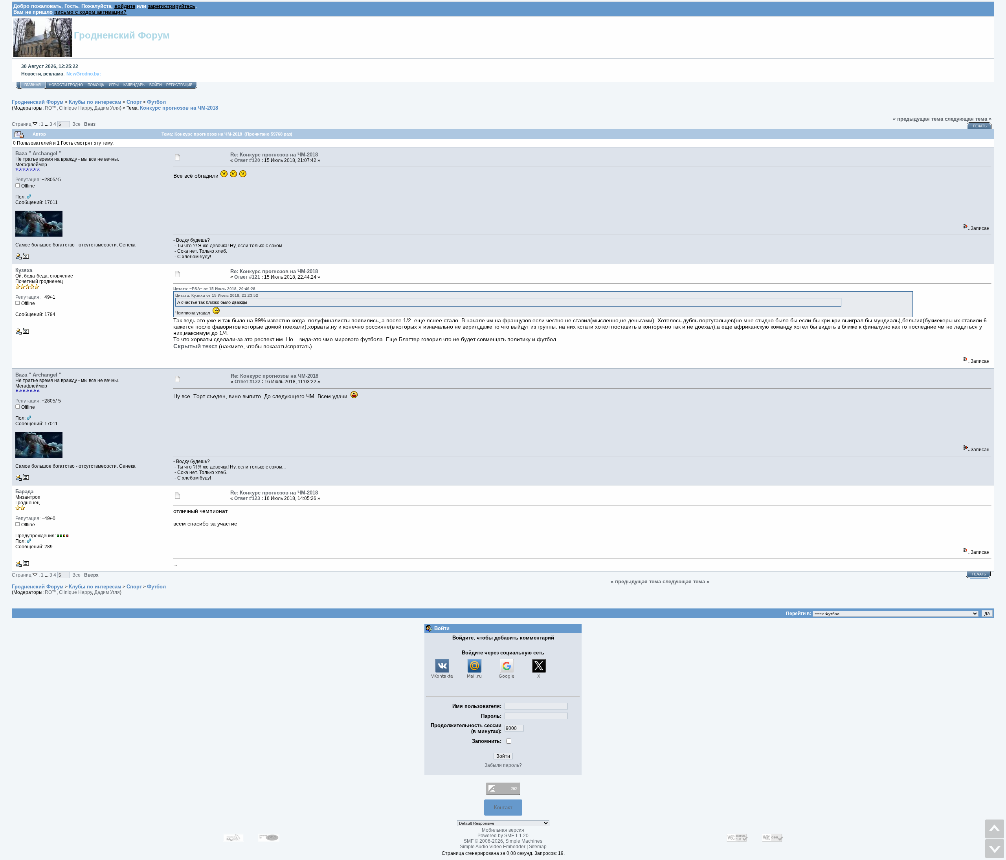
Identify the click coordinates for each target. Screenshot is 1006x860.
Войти (155, 85)
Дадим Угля (107, 108)
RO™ (51, 108)
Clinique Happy (75, 108)
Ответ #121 (247, 277)
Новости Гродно (66, 85)
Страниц (22, 124)
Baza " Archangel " (38, 153)
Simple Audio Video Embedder (492, 846)
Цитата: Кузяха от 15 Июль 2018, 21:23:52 (216, 295)
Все (76, 124)
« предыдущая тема (918, 119)
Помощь (96, 85)
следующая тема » (968, 119)
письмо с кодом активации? (90, 12)
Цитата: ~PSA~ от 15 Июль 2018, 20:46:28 (214, 289)
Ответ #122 (248, 381)
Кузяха (23, 270)
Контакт (503, 807)
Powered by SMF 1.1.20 (503, 835)
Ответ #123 (247, 498)
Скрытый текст (195, 346)
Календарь (134, 85)
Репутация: (27, 179)
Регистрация (179, 85)
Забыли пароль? (503, 765)
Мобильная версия (503, 830)
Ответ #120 (247, 160)
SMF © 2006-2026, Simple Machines (503, 841)
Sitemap (538, 846)
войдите (124, 6)
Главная (32, 85)
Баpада (24, 491)
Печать (980, 126)
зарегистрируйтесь (171, 6)
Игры (114, 85)
